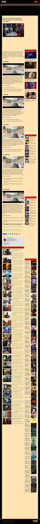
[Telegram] (8, 234)
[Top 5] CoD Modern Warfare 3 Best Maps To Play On (13, 230)
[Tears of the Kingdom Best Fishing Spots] (33, 457)
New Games (5, 4)
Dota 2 (30, 155)
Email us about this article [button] (5, 236)
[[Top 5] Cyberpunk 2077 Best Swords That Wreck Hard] (33, 490)
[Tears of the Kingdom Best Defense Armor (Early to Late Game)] (33, 434)
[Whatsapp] (10, 234)
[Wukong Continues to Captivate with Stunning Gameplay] (33, 346)
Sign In (36, 1)
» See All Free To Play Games (30, 163)
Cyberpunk (16, 4)
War (27, 4)
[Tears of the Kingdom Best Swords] (33, 448)
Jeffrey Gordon (5, 37)
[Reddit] (14, 234)
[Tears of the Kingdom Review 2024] (33, 420)
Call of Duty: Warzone (31, 139)
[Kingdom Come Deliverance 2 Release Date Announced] (33, 318)
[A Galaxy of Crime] (33, 355)
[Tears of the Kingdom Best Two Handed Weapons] (33, 443)
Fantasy (20, 4)
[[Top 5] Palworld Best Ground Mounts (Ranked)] (33, 476)
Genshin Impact (31, 147)
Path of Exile (30, 209)
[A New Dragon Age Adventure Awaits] (33, 341)
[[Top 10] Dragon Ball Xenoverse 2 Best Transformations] (33, 411)
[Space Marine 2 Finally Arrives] (33, 295)
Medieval (36, 4)
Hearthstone (30, 150)
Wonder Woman (26, 99)
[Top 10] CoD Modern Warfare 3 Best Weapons (12, 229)
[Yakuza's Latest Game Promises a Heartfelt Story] (33, 290)
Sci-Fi (23, 4)
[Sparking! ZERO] (33, 281)
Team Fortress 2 (31, 217)
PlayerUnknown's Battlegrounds (32, 212)
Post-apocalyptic (31, 4)
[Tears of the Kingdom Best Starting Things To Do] (33, 425)
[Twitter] (12, 234)
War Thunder (30, 220)
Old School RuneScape (31, 201)
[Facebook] (5, 234)
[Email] (16, 234)
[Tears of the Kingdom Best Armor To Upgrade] (33, 462)
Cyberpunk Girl (26, 89)
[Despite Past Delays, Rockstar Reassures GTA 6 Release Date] (33, 327)
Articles (25, 4)
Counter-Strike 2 (31, 142)
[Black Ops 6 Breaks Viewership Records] (33, 267)
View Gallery (22, 74)
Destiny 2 (30, 204)
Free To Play (10, 4)
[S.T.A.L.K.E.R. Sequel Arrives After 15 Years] (33, 304)
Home (2, 4)
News (13, 4)
